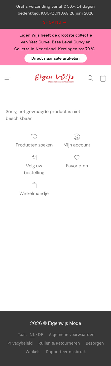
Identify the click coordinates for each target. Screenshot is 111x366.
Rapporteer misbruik (66, 351)
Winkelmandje (34, 193)
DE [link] (40, 334)
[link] (55, 22)
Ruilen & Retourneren (59, 343)
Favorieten (77, 166)
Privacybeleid (20, 343)
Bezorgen (95, 343)
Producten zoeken (34, 145)
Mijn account (76, 145)
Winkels (33, 351)
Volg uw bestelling (34, 169)
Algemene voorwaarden (71, 334)
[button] (55, 58)
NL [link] (32, 334)
